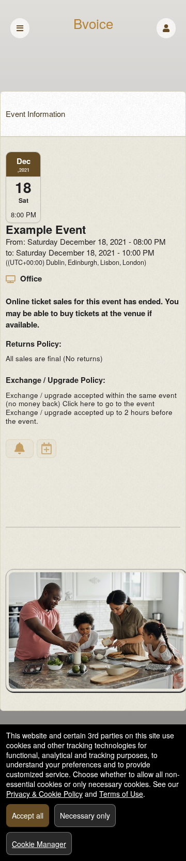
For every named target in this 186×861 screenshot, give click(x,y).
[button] (166, 28)
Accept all (27, 815)
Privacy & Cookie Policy (44, 794)
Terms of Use (121, 794)
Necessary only (85, 815)
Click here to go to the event (108, 403)
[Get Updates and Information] (19, 448)
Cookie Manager (39, 844)
